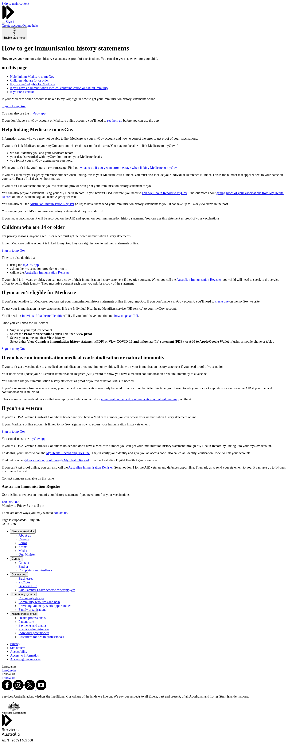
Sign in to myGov (14, 106)
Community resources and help (39, 602)
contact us (60, 513)
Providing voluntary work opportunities (45, 606)
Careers (24, 539)
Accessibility (18, 651)
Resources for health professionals (41, 637)
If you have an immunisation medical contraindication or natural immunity (59, 88)
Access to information (24, 655)
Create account (12, 25)
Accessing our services (25, 659)
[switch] (14, 33)
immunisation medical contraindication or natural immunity (140, 399)
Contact (16, 558)
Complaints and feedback (35, 570)
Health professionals (24, 613)
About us (25, 535)
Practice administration (34, 629)
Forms (23, 543)
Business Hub (28, 586)
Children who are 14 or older (29, 80)
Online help (30, 25)
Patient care (26, 621)
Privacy (15, 644)
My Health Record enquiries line (68, 453)
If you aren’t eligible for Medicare (32, 84)
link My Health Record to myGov (164, 193)
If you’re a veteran (22, 92)
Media (23, 550)
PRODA (24, 582)
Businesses (19, 574)
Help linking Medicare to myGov (32, 76)
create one (222, 301)
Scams (23, 547)
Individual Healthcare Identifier (42, 315)
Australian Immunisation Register (52, 204)
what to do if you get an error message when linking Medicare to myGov (128, 167)
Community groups (23, 594)
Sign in (10, 21)
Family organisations (32, 609)
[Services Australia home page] (8, 18)
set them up (114, 120)
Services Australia (23, 531)
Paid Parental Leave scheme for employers (47, 590)
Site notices (17, 648)
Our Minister (27, 554)
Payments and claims (32, 625)
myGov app (38, 113)
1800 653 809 (11, 502)
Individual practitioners (34, 633)
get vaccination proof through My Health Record (56, 460)
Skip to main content (15, 3)
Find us (23, 566)
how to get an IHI (126, 315)
